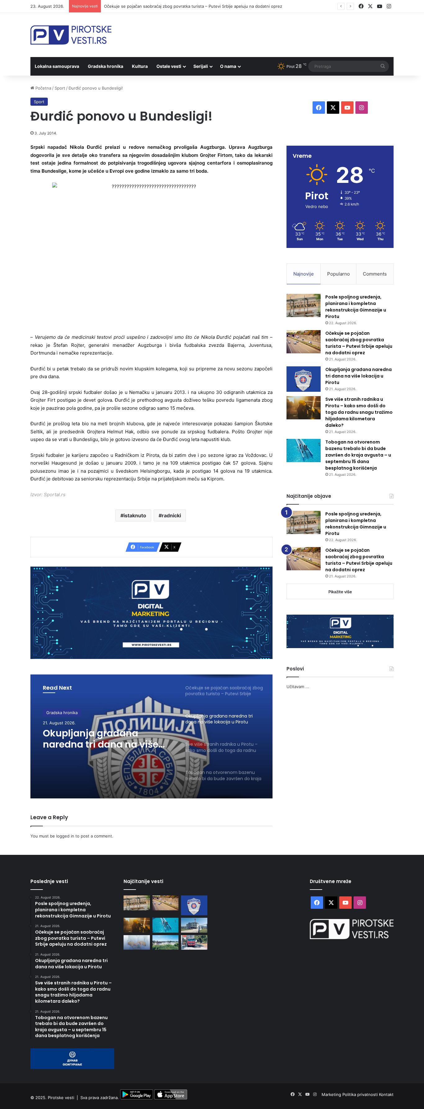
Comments (375, 274)
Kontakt (386, 1094)
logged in (65, 835)
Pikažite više (340, 591)
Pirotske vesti (61, 1097)
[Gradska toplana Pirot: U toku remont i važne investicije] (194, 925)
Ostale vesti (168, 66)
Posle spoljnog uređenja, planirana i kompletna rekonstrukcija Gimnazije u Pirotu (355, 307)
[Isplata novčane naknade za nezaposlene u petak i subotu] (137, 942)
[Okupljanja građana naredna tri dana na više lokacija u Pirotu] (303, 379)
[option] (151, 736)
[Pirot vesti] (70, 35)
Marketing (332, 1094)
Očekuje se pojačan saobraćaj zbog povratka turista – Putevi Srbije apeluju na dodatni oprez (193, 6)
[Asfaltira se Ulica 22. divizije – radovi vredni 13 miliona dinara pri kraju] (194, 942)
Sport (60, 88)
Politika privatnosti (360, 1094)
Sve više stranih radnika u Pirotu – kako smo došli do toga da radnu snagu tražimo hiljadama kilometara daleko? (359, 412)
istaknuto (135, 515)
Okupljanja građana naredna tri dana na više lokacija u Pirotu (100, 739)
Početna (42, 88)
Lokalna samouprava (57, 66)
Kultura (140, 66)
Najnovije (303, 274)
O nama (228, 66)
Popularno (338, 274)
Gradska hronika (105, 66)
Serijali (200, 66)
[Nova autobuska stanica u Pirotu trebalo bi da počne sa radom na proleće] (165, 942)
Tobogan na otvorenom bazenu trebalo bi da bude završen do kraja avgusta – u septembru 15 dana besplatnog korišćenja (358, 455)
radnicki (171, 515)
